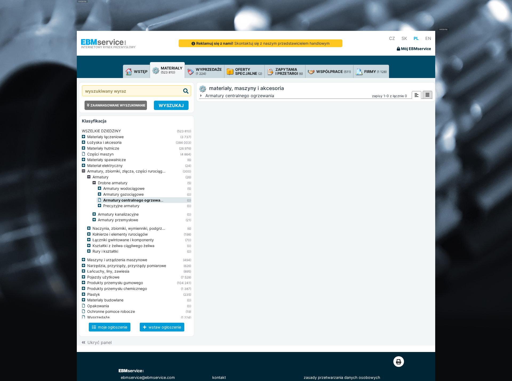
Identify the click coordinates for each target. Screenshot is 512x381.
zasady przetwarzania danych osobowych (342, 377)
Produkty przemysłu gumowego (115, 282)
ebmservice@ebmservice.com (148, 377)
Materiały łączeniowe (105, 136)
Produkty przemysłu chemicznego (117, 288)
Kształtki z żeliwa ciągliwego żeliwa (123, 245)
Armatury (101, 177)
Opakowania (98, 306)
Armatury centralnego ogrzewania (134, 200)
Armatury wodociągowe (124, 188)
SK (404, 38)
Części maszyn (100, 154)
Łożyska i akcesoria (104, 142)
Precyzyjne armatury (121, 205)
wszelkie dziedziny (101, 131)
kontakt (219, 377)
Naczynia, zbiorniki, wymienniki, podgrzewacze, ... (137, 228)
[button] (84, 137)
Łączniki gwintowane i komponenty (123, 239)
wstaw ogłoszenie (164, 327)
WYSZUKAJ (171, 105)
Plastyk (93, 294)
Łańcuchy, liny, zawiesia (108, 271)
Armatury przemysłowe (118, 220)
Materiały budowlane (105, 300)
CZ (392, 38)
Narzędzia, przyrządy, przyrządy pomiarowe (126, 265)
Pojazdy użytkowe (103, 277)
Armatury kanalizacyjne (118, 214)
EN (428, 38)
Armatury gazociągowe (123, 194)
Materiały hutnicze (103, 148)
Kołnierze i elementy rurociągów (120, 234)
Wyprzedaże (98, 317)
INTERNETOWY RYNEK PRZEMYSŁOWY (108, 47)
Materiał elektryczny (105, 165)
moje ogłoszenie (112, 327)
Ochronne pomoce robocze (111, 311)
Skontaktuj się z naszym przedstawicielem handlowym (263, 43)
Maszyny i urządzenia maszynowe (117, 259)
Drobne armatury (112, 183)
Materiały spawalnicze (106, 159)
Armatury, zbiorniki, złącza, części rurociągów (127, 171)
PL (416, 38)
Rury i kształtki (105, 251)
